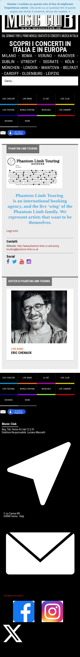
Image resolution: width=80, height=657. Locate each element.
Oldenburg (32, 73)
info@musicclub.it (13, 595)
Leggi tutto (12, 231)
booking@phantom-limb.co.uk (22, 249)
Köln (69, 61)
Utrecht (29, 61)
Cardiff (11, 73)
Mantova (50, 67)
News (27, 121)
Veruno (45, 55)
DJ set (46, 99)
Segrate (51, 61)
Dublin (8, 61)
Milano (9, 55)
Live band (27, 99)
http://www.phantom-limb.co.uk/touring (38, 245)
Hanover (66, 55)
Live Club (64, 99)
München (11, 67)
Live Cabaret (65, 110)
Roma (27, 55)
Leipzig (52, 73)
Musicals (46, 110)
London (30, 67)
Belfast (70, 67)
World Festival (27, 110)
